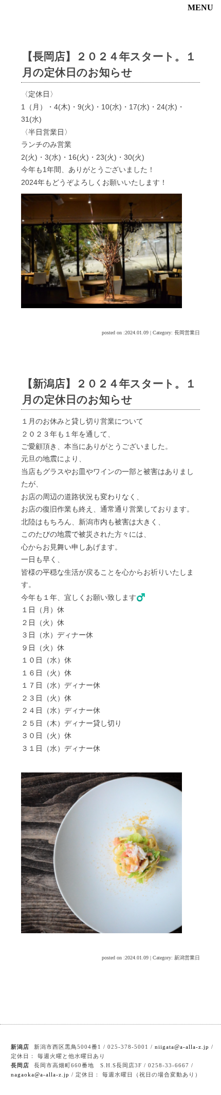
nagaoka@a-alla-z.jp (40, 1074)
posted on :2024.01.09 (125, 332)
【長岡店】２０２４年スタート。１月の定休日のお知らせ (109, 64)
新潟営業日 (187, 957)
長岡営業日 (187, 332)
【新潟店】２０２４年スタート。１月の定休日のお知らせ (109, 391)
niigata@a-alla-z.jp (182, 1047)
